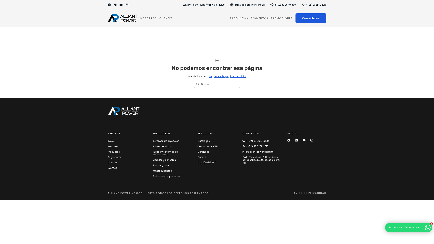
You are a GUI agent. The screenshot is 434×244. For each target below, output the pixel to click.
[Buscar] (197, 84)
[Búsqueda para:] (217, 84)
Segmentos (259, 18)
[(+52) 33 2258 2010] (303, 4)
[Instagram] (127, 4)
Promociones (281, 18)
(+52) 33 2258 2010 (316, 4)
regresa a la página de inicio (227, 76)
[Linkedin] (115, 4)
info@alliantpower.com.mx (249, 4)
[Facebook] (109, 4)
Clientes (166, 18)
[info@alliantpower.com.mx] (231, 4)
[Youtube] (121, 4)
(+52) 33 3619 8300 (285, 4)
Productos (239, 18)
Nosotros (148, 18)
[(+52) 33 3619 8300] (271, 4)
